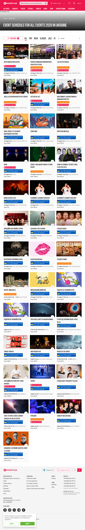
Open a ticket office (32, 486)
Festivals (30, 8)
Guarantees (6, 491)
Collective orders (31, 478)
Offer (52, 487)
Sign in (79, 3)
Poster (5, 18)
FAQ (4, 493)
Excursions (71, 8)
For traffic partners (32, 483)
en (79, 470)
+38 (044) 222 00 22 (69, 478)
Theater (23, 8)
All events (6, 8)
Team (5, 481)
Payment (6, 488)
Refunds (53, 484)
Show (51, 8)
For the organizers (32, 481)
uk (75, 470)
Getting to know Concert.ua (11, 478)
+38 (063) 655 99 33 (69, 486)
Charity (53, 478)
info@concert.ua (68, 491)
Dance (45, 8)
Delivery (5, 486)
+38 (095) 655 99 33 (69, 483)
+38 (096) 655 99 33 (69, 481)
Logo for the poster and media (35, 488)
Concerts (15, 8)
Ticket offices (7, 483)
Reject (12, 523)
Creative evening (60, 8)
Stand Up (38, 8)
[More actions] (26, 59)
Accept (27, 523)
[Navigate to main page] (10, 3)
